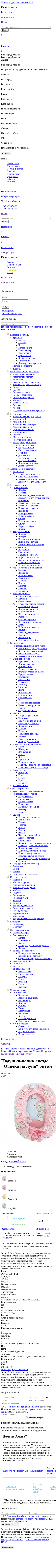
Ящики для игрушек (28, 542)
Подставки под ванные (29, 721)
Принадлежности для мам (25, 874)
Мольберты (24, 591)
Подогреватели (25, 796)
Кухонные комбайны (28, 807)
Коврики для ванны (28, 715)
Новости (11, 171)
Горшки (22, 708)
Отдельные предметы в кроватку (29, 410)
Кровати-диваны (26, 358)
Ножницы (23, 684)
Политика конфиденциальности (16, 1487)
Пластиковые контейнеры (31, 544)
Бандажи (22, 987)
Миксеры (23, 812)
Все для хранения (21, 531)
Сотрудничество (15, 169)
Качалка (22, 342)
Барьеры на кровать (28, 555)
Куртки (22, 948)
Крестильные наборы (23, 961)
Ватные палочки (26, 664)
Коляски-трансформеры (24, 424)
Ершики (22, 861)
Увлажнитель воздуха (28, 596)
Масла (21, 754)
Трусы (21, 984)
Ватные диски (25, 666)
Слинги (22, 979)
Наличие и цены (15, 264)
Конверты (15, 921)
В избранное (42, 1229)
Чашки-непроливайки (29, 835)
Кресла (21, 529)
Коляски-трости (20, 432)
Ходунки (22, 580)
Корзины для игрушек (29, 539)
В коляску (17, 927)
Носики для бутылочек (29, 853)
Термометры (24, 682)
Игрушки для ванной (28, 723)
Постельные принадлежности (24, 371)
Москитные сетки (27, 458)
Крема (21, 757)
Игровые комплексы (28, 998)
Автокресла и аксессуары (22, 469)
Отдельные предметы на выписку (35, 958)
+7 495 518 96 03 (9, 206)
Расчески (22, 687)
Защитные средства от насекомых (34, 765)
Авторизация (7, 17)
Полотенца (23, 731)
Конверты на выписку (29, 953)
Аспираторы (24, 692)
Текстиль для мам (21, 969)
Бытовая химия (20, 785)
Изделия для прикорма (29, 817)
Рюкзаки (22, 982)
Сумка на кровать (27, 619)
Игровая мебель (26, 526)
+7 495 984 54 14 (9, 208)
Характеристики (20, 1369)
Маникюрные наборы (29, 703)
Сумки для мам (25, 974)
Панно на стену (26, 611)
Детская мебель (20, 487)
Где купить (12, 176)
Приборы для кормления (25, 794)
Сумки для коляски (27, 450)
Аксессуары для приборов (31, 656)
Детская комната (18, 485)
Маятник (22, 340)
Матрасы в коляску (27, 460)
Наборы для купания (28, 741)
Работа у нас (13, 179)
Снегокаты (23, 1026)
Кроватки (17, 337)
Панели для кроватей (28, 632)
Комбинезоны (25, 940)
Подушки (17, 387)
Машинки (17, 880)
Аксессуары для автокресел (26, 474)
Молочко (22, 783)
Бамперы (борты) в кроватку (27, 384)
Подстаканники (26, 447)
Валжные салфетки (27, 669)
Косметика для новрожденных (28, 744)
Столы (21, 518)
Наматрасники (20, 402)
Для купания (24, 752)
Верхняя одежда (20, 935)
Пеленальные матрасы (29, 505)
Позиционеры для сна (23, 397)
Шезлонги (23, 511)
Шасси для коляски (22, 437)
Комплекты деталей (28, 609)
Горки (21, 1008)
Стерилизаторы (26, 799)
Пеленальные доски (28, 508)
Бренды (10, 262)
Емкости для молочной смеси (32, 850)
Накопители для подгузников (32, 648)
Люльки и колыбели (22, 366)
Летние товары (20, 992)
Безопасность (19, 547)
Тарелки (22, 825)
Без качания (24, 360)
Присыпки (23, 759)
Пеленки (17, 405)
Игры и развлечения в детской (28, 567)
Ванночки (23, 718)
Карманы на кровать (28, 614)
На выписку (19, 924)
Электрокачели (25, 513)
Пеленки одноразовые (29, 705)
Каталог (13, 1048)
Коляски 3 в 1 (19, 422)
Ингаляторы (24, 679)
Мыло (21, 746)
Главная (5, 1048)
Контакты (12, 181)
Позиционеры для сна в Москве (24, 1051)
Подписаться (36, 1471)
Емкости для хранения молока (33, 845)
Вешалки (22, 630)
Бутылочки (18, 866)
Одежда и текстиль (19, 930)
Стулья (21, 524)
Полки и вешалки (27, 521)
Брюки (21, 943)
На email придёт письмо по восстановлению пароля (26, 327)
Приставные (24, 355)
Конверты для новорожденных (33, 945)
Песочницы (24, 1011)
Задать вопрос (8, 1229)
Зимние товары (20, 1023)
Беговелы (23, 995)
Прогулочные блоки (22, 440)
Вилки (21, 830)
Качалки (22, 586)
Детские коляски (18, 414)
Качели (21, 583)
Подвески (17, 892)
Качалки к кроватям (28, 606)
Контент (11, 267)
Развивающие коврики (24, 885)
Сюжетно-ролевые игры (24, 908)
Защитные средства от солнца (33, 767)
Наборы (16, 871)
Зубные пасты (25, 697)
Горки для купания (27, 739)
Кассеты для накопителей (31, 651)
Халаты (22, 728)
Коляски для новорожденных (27, 416)
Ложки (21, 827)
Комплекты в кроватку (24, 374)
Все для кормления (19, 788)
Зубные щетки (25, 695)
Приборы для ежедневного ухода (29, 646)
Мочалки (22, 736)
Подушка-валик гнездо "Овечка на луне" (26, 1052)
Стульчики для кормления (31, 495)
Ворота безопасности (28, 557)
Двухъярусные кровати (29, 363)
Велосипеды (24, 1000)
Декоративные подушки (30, 622)
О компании (13, 163)
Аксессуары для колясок (24, 442)
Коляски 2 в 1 (19, 419)
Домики (22, 1005)
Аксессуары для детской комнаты (29, 604)
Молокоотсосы (25, 801)
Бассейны (23, 1013)
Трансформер (24, 350)
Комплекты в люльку (23, 377)
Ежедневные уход (21, 659)
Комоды (17, 368)
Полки (21, 635)
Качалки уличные (27, 1018)
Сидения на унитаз (27, 710)
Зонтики (22, 453)
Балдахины (18, 379)
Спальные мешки (21, 392)
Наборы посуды (26, 838)
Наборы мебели (26, 516)
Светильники (25, 601)
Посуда (16, 814)
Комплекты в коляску (28, 463)
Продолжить (7, 1547)
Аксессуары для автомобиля (32, 482)
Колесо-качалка (25, 348)
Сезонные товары (18, 990)
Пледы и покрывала (22, 395)
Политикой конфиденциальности (23, 1406)
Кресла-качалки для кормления (28, 791)
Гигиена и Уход (17, 643)
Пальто (21, 938)
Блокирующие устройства (31, 560)
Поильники (24, 819)
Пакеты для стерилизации (31, 856)
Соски (16, 869)
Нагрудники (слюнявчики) (26, 863)
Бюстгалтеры (24, 971)
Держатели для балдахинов (26, 382)
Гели (20, 775)
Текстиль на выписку (23, 950)
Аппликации (24, 637)
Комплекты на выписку (30, 956)
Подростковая (25, 353)
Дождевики (24, 455)
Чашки (21, 832)
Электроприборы (21, 593)
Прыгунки (23, 578)
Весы (21, 700)
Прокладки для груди (28, 661)
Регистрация (7, 12)
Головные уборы (21, 932)
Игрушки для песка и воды (31, 1021)
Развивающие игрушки (24, 887)
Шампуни (23, 749)
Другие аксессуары (27, 465)
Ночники (22, 599)
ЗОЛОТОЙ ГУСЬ (17, 1161)
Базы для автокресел (28, 476)
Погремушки (19, 895)
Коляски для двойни (23, 427)
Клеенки (17, 408)
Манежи (22, 492)
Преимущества (14, 166)
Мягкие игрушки (21, 882)
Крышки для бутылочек (30, 848)
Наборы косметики (27, 762)
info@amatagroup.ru (10, 196)
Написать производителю (15, 1471)
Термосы (22, 822)
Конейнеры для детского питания (34, 843)
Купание (17, 713)
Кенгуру (22, 976)
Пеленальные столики (29, 503)
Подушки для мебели (28, 640)
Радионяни (23, 552)
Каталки (22, 588)
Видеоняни (23, 549)
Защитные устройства (29, 562)
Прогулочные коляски (23, 429)
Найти (4, 30)
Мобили (17, 890)
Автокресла (18, 471)
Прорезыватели (26, 674)
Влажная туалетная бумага (31, 671)
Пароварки (23, 804)
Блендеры (23, 809)
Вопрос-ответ (13, 174)
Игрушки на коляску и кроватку (28, 918)
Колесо (21, 345)
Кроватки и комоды (19, 335)
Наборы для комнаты (28, 627)
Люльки (17, 434)
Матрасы (17, 400)
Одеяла (16, 389)
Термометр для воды (28, 734)
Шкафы (22, 490)
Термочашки (24, 840)
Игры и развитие (18, 877)
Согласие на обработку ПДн (38, 1488)
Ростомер (23, 617)
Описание (6, 1369)
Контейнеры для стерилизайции (34, 858)
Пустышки (23, 677)
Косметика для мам (22, 770)
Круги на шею (25, 726)
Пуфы (21, 624)
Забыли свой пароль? (12, 313)
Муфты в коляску (26, 445)
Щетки (21, 690)
